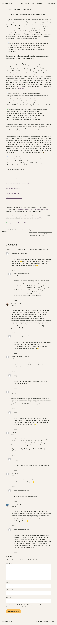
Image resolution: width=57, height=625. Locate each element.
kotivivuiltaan (21, 88)
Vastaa (13, 270)
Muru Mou (45, 209)
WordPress (52, 621)
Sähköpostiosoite (11, 590)
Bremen (35, 232)
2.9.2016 (13, 393)
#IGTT (30, 232)
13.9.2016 (13, 506)
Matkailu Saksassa (17, 230)
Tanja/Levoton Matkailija (19, 253)
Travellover (38, 209)
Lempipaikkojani (7, 3)
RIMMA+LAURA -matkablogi (26, 209)
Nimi (8, 582)
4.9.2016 (13, 434)
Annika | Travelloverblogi (19, 505)
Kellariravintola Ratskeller (14, 198)
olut (30, 234)
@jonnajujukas (38, 218)
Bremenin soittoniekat (13, 188)
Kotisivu (8, 597)
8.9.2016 (13, 475)
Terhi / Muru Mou (16, 304)
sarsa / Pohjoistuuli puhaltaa (20, 356)
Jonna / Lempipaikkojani (21, 273)
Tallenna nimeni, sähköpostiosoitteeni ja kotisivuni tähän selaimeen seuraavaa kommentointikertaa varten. (29, 606)
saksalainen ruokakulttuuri (36, 235)
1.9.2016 (13, 255)
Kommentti (10, 563)
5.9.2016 (16, 377)
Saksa (24, 230)
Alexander (14, 473)
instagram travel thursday (45, 232)
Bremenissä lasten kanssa (14, 193)
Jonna (15, 375)
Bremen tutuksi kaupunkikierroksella (17, 184)
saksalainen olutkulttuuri (43, 234)
